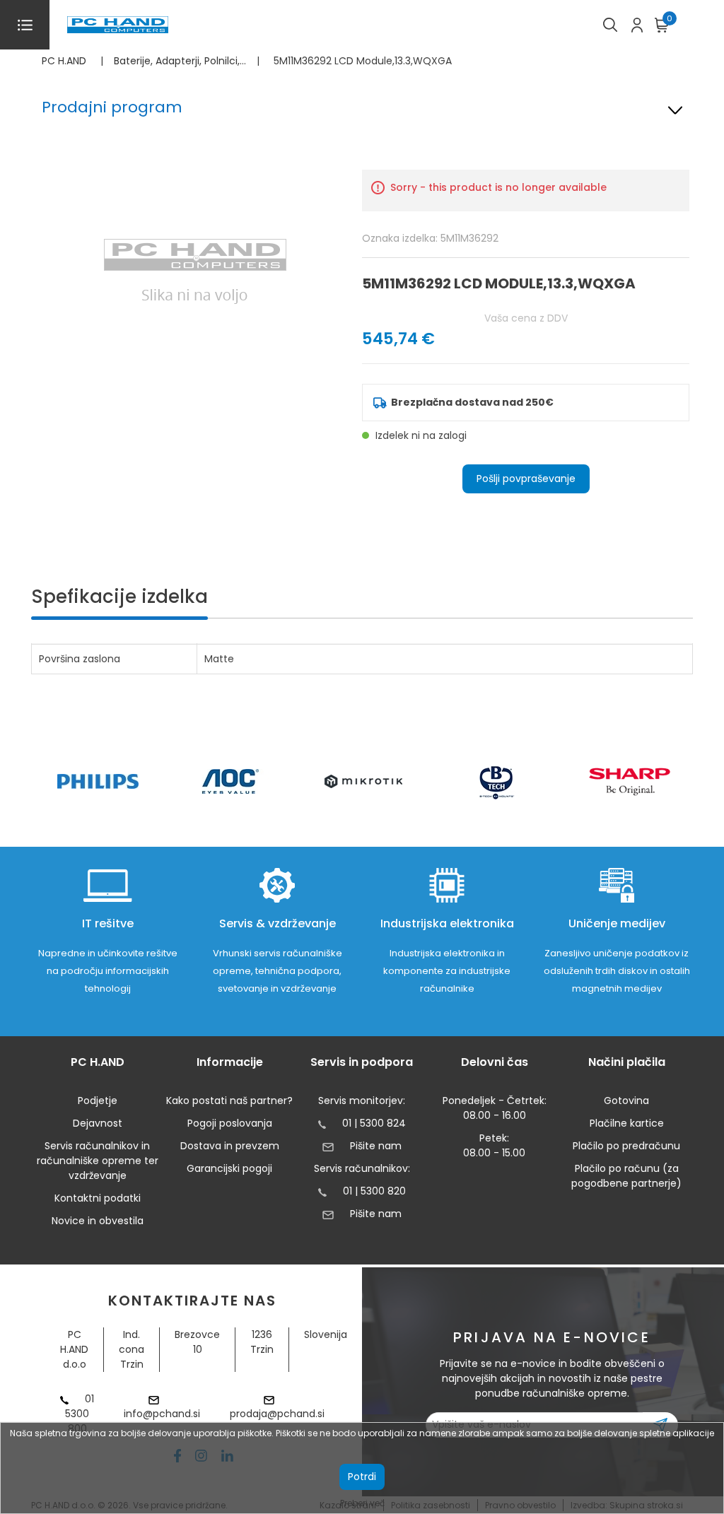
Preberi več (362, 1503)
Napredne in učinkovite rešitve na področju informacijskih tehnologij (107, 970)
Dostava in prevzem (229, 1146)
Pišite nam (375, 1146)
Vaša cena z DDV (526, 318)
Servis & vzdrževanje (277, 923)
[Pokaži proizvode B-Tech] (496, 781)
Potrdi (362, 1476)
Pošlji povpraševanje (526, 478)
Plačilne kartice (627, 1123)
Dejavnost (97, 1123)
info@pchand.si (162, 1414)
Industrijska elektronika (447, 923)
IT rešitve (108, 923)
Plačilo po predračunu (626, 1146)
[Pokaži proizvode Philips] (98, 781)
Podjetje (97, 1100)
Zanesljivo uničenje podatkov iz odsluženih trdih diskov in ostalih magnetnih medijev (617, 970)
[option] (97, 781)
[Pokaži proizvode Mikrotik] (363, 781)
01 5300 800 (79, 1414)
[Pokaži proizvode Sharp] (629, 782)
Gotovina (626, 1100)
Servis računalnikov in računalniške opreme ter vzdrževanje (97, 1161)
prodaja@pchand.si (277, 1414)
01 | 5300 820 (374, 1191)
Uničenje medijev (616, 923)
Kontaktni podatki (97, 1198)
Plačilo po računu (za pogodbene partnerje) (626, 1175)
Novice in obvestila (98, 1221)
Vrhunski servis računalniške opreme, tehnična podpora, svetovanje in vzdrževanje (277, 970)
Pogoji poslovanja (229, 1123)
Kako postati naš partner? (229, 1100)
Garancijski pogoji (229, 1168)
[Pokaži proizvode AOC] (231, 781)
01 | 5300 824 (374, 1123)
